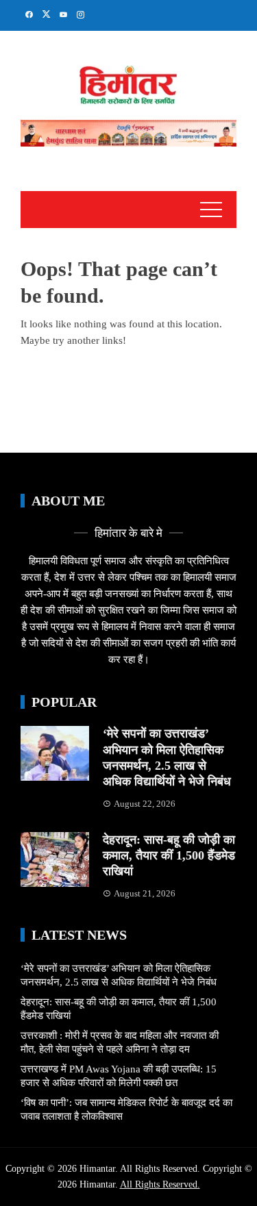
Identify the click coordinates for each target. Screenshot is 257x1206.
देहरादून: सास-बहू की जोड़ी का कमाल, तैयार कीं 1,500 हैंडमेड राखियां (169, 856)
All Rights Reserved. (160, 1184)
